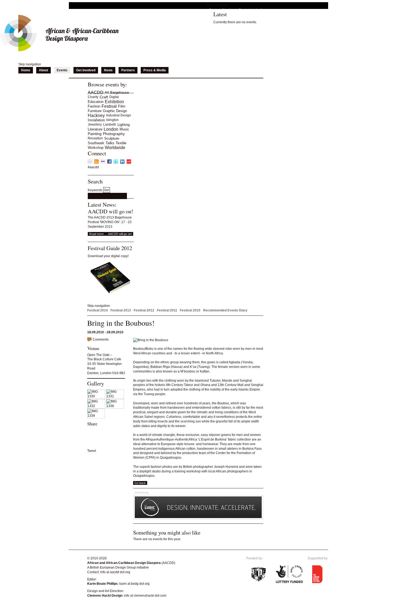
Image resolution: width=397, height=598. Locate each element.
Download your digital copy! (108, 256)
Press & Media (154, 70)
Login (259, 9)
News (108, 70)
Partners (128, 70)
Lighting (123, 125)
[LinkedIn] (122, 162)
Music (124, 129)
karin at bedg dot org (134, 584)
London (111, 129)
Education (95, 102)
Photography (114, 134)
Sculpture (111, 138)
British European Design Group (113, 567)
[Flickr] (103, 162)
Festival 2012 (144, 310)
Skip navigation (217, 5)
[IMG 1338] (115, 406)
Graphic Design (115, 111)
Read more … (110, 234)
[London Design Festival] (129, 162)
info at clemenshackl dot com (145, 595)
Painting (95, 134)
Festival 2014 (97, 310)
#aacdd (93, 167)
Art (107, 92)
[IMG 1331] (115, 396)
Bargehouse (119, 92)
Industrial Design (118, 115)
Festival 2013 (120, 310)
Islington (112, 120)
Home (25, 70)
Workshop (95, 148)
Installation (96, 120)
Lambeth (109, 124)
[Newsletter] (90, 162)
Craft (104, 97)
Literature (95, 129)
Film (121, 106)
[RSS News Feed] (96, 162)
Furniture (95, 111)
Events (62, 70)
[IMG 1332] (96, 406)
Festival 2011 (167, 310)
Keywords (95, 190)
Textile (121, 143)
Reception (95, 138)
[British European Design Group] (258, 587)
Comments (101, 339)
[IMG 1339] (96, 416)
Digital (114, 97)
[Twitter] (116, 162)
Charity (93, 97)
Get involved (85, 70)
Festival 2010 (190, 310)
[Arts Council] (289, 587)
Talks (110, 143)
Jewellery (95, 124)
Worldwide (115, 147)
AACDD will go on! (110, 211)
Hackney (96, 115)
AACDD (95, 92)
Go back (140, 483)
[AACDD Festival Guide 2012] (109, 293)
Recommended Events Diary (225, 310)
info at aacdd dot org (115, 572)
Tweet (91, 451)
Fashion (94, 106)
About (43, 70)
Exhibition (114, 101)
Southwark (96, 143)
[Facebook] (109, 162)
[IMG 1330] (96, 396)
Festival (109, 106)
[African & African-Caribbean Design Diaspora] (59, 50)
